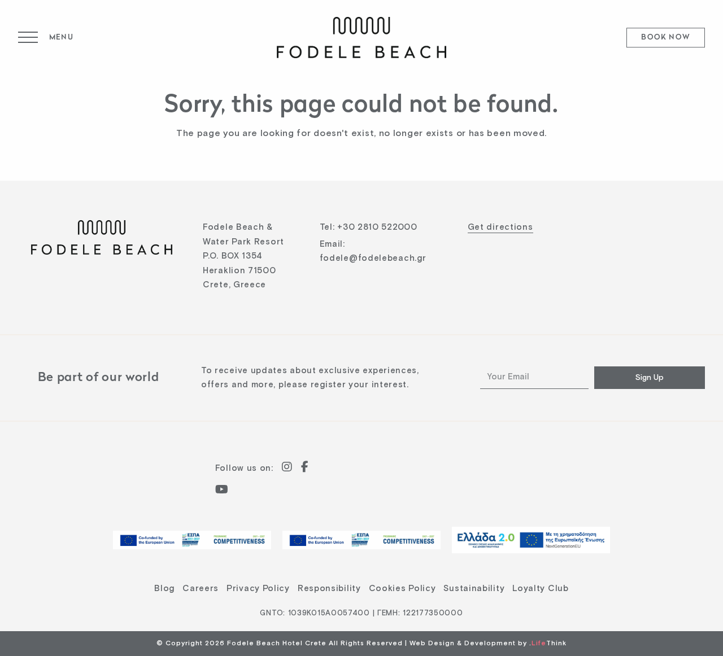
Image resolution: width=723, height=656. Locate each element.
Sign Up (649, 378)
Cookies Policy (402, 588)
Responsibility (329, 588)
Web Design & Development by (488, 643)
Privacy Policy (258, 588)
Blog (164, 588)
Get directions (500, 227)
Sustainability (473, 588)
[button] (45, 37)
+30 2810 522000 (377, 227)
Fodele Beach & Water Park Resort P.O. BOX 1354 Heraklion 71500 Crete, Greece (243, 256)
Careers (200, 588)
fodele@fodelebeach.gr (373, 258)
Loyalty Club (540, 588)
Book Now (665, 38)
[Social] (287, 468)
